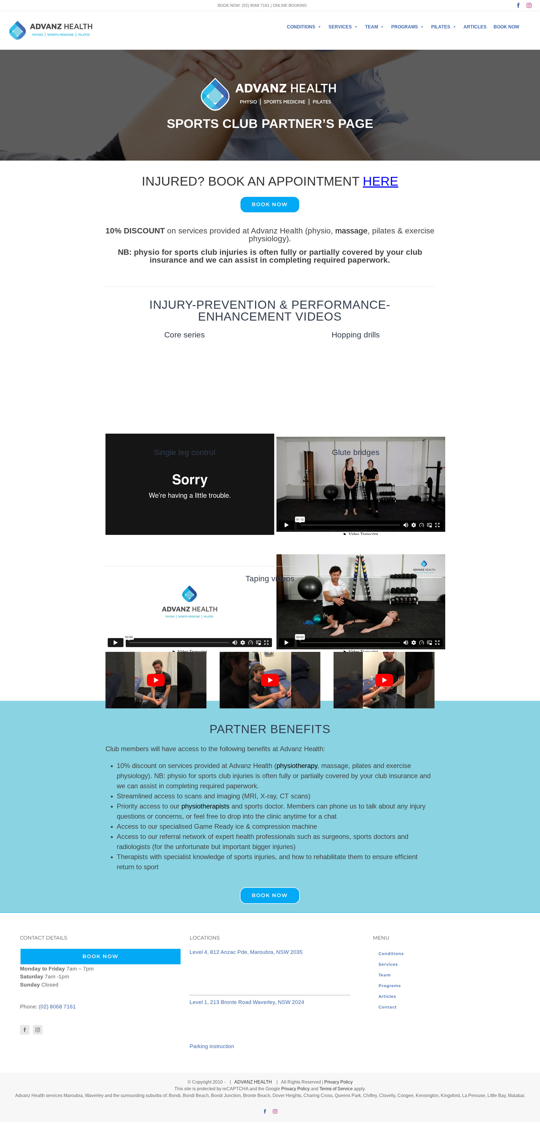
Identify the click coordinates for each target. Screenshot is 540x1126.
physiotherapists (205, 806)
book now (506, 26)
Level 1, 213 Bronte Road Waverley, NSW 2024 (247, 1002)
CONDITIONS (301, 26)
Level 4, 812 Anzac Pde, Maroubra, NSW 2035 (246, 952)
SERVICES (340, 26)
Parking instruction (212, 1046)
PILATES (440, 26)
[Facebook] (25, 1030)
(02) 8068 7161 (255, 5)
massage (351, 230)
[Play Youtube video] (155, 680)
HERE (380, 181)
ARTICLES (475, 26)
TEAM (371, 26)
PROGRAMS (404, 26)
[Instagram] (37, 1030)
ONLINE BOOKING (290, 5)
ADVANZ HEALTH (253, 1082)
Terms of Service (336, 1088)
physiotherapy (296, 765)
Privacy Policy (338, 1082)
